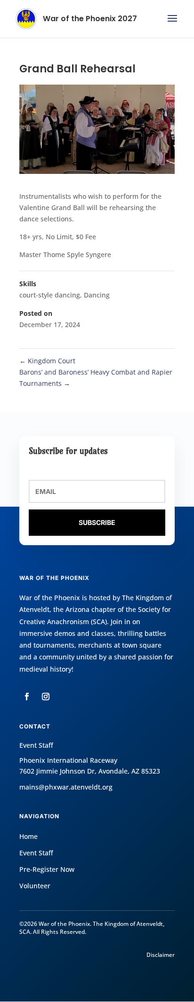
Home (28, 836)
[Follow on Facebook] (26, 696)
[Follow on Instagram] (45, 696)
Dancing (97, 294)
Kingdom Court (47, 360)
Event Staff (36, 852)
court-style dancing (49, 294)
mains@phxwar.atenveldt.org (66, 787)
